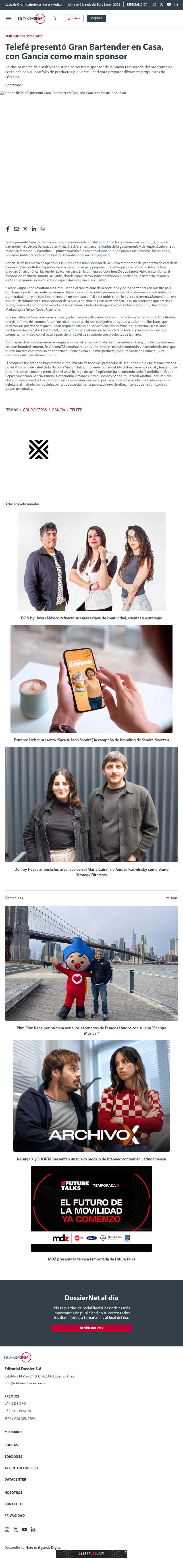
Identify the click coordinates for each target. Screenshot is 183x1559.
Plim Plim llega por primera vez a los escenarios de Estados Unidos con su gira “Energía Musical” (91, 1031)
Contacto (13, 1504)
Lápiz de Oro (15, 1404)
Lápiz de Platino (18, 1411)
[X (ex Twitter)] (161, 4)
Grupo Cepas (35, 410)
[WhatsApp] (42, 230)
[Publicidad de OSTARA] (91, 1557)
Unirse (75, 18)
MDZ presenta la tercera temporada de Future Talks (91, 1260)
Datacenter (15, 1480)
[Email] (16, 230)
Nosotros (13, 1493)
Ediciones (13, 1457)
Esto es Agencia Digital (43, 1548)
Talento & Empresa (21, 1468)
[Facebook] (154, 4)
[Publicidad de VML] (38, 477)
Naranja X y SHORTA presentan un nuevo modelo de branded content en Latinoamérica (91, 1160)
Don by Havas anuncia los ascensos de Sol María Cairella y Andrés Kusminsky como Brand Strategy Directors (91, 872)
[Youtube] (169, 4)
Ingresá (96, 18)
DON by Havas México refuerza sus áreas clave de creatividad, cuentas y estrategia (91, 618)
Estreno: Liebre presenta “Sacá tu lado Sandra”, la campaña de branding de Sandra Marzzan (91, 740)
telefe (76, 410)
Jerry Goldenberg (19, 1419)
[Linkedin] (176, 4)
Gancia (58, 410)
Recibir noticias (91, 1328)
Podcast (12, 1445)
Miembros (13, 1432)
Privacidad (14, 1516)
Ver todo (172, 898)
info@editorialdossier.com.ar (25, 1383)
